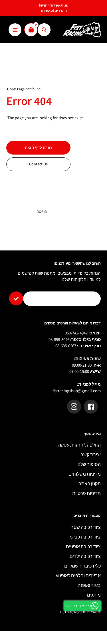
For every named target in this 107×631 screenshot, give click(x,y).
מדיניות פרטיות (86, 493)
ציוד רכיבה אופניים (83, 547)
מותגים (94, 595)
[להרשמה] (16, 298)
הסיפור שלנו (89, 464)
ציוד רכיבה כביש (85, 537)
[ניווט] (15, 29)
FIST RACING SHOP (20, 211)
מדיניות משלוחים (84, 474)
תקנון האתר (90, 484)
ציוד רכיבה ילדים (85, 556)
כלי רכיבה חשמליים (82, 566)
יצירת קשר (91, 455)
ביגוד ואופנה (89, 585)
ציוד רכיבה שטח (85, 527)
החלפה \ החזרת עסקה (79, 445)
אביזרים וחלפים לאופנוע (78, 576)
